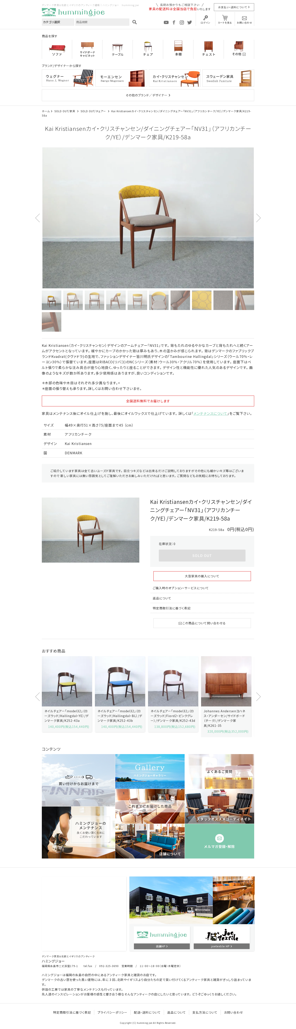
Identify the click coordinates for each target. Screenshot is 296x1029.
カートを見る (225, 22)
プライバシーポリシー (112, 1012)
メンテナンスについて (210, 413)
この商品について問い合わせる (204, 623)
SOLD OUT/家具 (65, 111)
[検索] (134, 22)
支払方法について (205, 1012)
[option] (148, 218)
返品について (162, 598)
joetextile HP (220, 946)
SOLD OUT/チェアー (94, 111)
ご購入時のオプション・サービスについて (181, 588)
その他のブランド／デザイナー (147, 95)
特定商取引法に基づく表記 (172, 608)
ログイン (205, 22)
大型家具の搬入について (202, 576)
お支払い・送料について (232, 7)
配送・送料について (147, 1012)
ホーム (46, 111)
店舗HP (161, 946)
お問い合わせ (244, 22)
